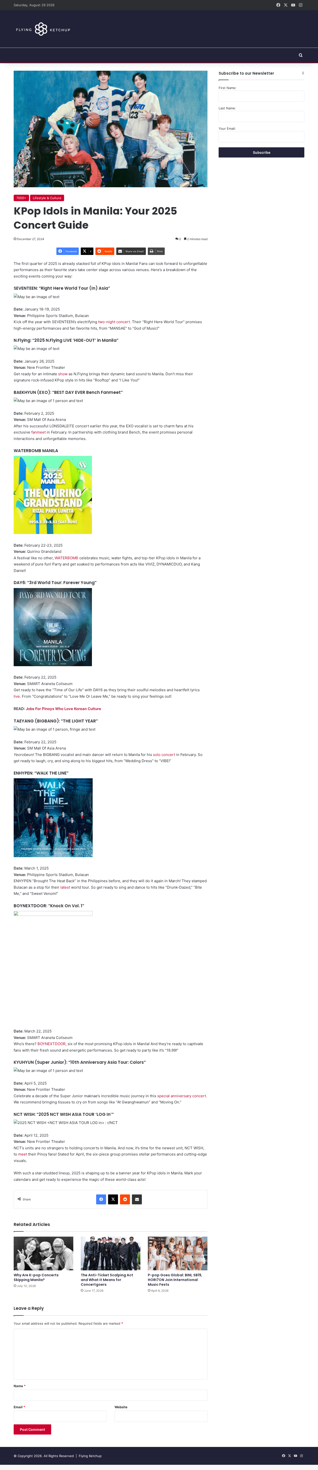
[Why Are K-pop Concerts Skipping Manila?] (43, 1253)
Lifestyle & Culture (47, 198)
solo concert (164, 754)
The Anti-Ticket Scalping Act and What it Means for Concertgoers (107, 1280)
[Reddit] (125, 1199)
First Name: (228, 88)
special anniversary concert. (182, 1096)
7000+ (21, 198)
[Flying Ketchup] (43, 29)
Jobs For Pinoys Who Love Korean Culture (63, 708)
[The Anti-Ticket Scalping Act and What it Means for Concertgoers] (110, 1253)
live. (17, 696)
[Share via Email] (137, 1199)
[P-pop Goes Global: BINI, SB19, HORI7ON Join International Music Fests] (177, 1253)
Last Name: (227, 108)
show (63, 374)
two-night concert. (114, 321)
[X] (113, 1199)
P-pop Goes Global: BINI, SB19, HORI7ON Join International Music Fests (175, 1280)
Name (20, 1386)
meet (22, 1154)
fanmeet (38, 432)
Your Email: (227, 128)
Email (19, 1407)
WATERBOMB (66, 558)
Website (121, 1407)
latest (65, 887)
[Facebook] (101, 1199)
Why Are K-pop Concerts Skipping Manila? (36, 1277)
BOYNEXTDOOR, (52, 1043)
